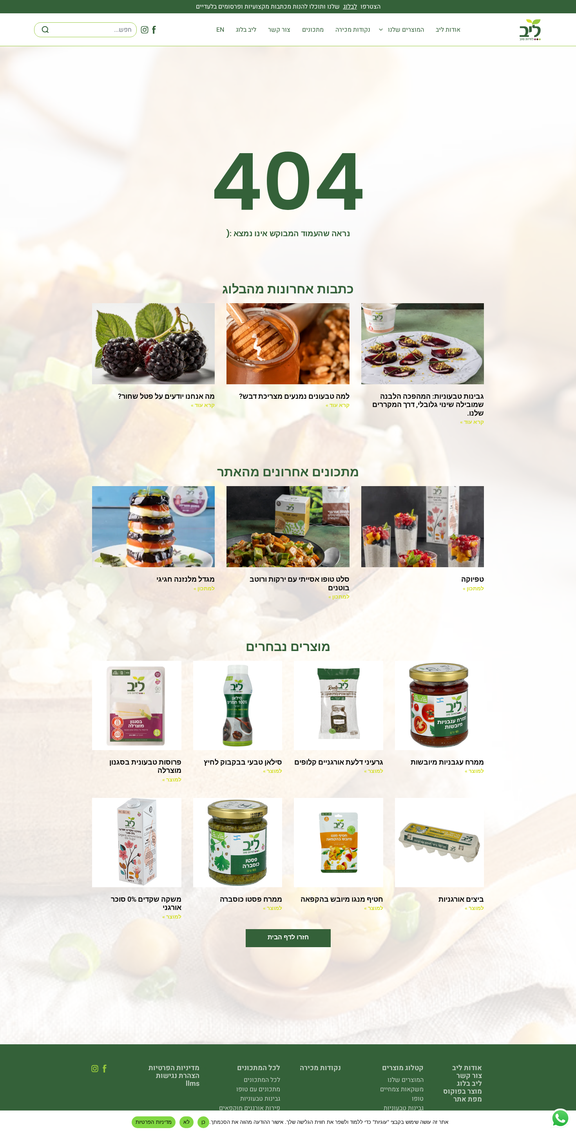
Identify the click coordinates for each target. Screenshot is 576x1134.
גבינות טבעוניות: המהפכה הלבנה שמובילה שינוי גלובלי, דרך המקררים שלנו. (428, 404)
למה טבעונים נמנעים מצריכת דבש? (294, 396)
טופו (418, 1098)
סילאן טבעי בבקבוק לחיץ (243, 762)
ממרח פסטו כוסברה (251, 899)
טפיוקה (472, 579)
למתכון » (473, 588)
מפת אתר (467, 1099)
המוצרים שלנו (406, 29)
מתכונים (313, 29)
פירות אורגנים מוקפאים (249, 1108)
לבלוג (350, 6)
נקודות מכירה (352, 29)
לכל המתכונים (262, 1080)
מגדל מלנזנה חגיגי (185, 579)
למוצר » (474, 771)
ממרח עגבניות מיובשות (447, 762)
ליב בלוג (246, 29)
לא (186, 1122)
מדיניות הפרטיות (174, 1068)
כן (203, 1122)
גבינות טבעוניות (404, 1108)
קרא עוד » (472, 422)
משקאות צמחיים (402, 1089)
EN (220, 29)
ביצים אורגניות (461, 899)
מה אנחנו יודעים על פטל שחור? (166, 396)
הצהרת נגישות (177, 1076)
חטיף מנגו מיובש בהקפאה (342, 899)
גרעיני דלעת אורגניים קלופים (338, 762)
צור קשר (279, 29)
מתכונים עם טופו (258, 1089)
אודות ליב (448, 29)
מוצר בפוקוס (462, 1091)
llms (192, 1083)
